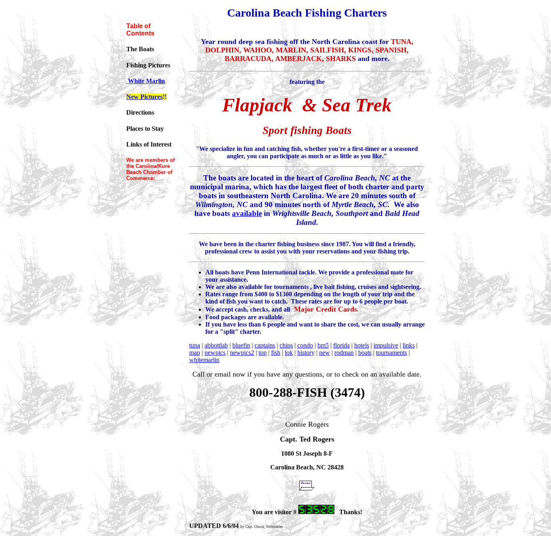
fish (275, 352)
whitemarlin (204, 359)
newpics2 (242, 352)
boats (365, 352)
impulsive (386, 345)
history (306, 352)
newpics (215, 352)
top (263, 352)
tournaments (391, 352)
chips (286, 345)
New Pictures (144, 96)
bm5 (323, 345)
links (409, 345)
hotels (361, 345)
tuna (194, 345)
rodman (344, 352)
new (324, 352)
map (194, 352)
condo (305, 345)
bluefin (241, 345)
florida (341, 345)
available (247, 213)
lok (289, 352)
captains (265, 345)
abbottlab (216, 345)
